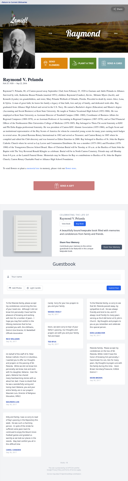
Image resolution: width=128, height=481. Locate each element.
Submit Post (114, 288)
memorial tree (33, 168)
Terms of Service (71, 470)
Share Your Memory (111, 247)
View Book (66, 223)
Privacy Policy (57, 470)
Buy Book (80, 223)
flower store (71, 168)
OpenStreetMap (66, 474)
